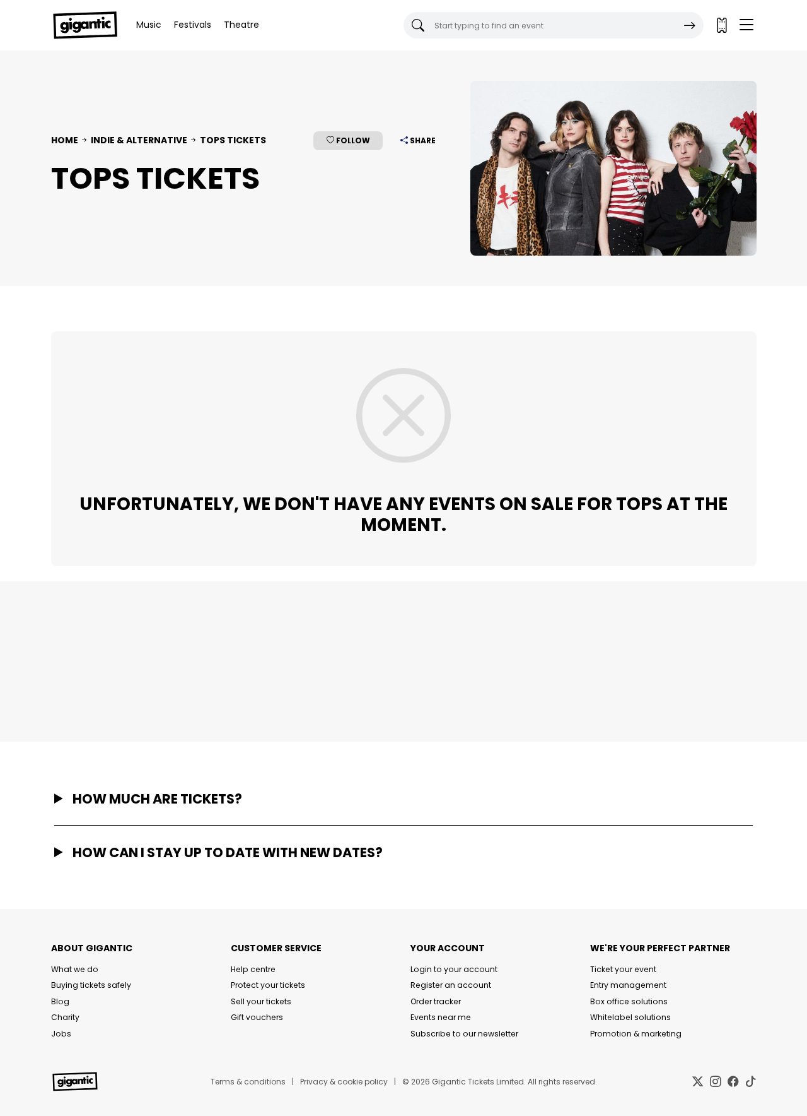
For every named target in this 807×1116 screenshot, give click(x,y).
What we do (74, 969)
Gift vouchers (257, 1017)
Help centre (253, 969)
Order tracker (435, 1001)
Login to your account (453, 969)
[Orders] (721, 25)
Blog (60, 1001)
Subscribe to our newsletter (464, 1033)
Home (64, 140)
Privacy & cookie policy (344, 1081)
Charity (65, 1017)
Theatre (241, 24)
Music (148, 24)
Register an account (450, 985)
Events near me (440, 1017)
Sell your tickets (261, 1001)
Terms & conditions (248, 1081)
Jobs (61, 1033)
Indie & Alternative (139, 140)
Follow (352, 140)
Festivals (192, 24)
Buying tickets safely (91, 985)
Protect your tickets (268, 985)
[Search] (690, 25)
